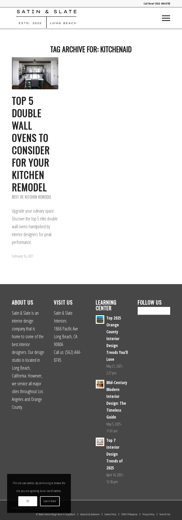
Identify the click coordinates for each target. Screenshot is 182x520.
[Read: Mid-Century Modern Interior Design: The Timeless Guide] (100, 384)
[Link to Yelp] (166, 506)
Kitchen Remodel (38, 197)
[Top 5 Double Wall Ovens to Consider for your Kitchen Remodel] (35, 73)
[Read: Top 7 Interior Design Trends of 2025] (100, 442)
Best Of (17, 197)
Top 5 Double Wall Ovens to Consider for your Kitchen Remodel (31, 143)
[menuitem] (163, 18)
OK (28, 501)
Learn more (50, 501)
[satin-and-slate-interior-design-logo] (46, 18)
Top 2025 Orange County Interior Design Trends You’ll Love (117, 338)
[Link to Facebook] (159, 506)
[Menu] (163, 18)
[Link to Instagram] (152, 506)
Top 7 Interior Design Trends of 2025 (114, 454)
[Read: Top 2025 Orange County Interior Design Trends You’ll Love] (100, 319)
